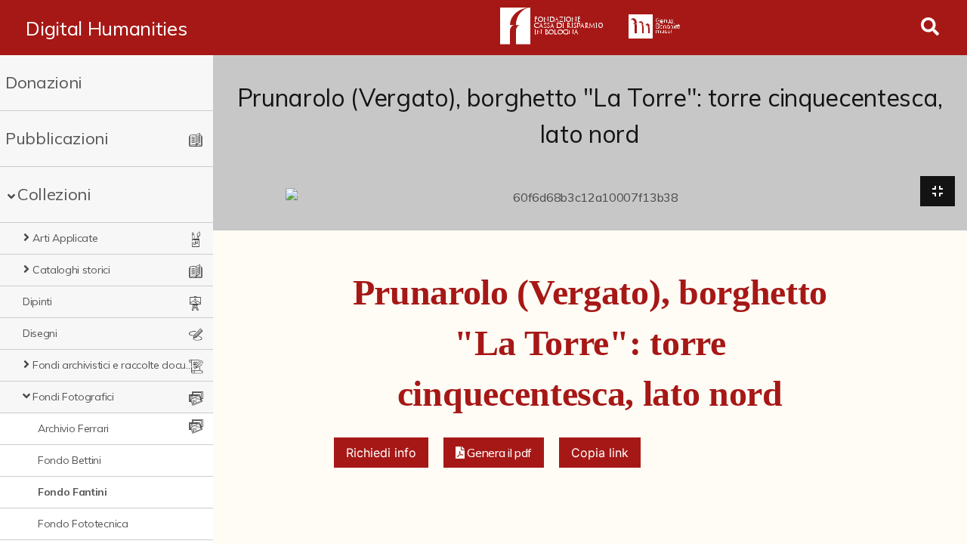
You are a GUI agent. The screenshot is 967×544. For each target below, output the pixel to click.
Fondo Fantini (72, 492)
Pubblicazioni (57, 138)
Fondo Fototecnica (83, 523)
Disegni (40, 333)
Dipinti (37, 301)
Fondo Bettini (69, 460)
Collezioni (54, 194)
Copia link (600, 452)
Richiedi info (381, 452)
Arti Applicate (65, 238)
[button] (494, 452)
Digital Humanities (106, 28)
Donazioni (43, 82)
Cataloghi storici (71, 270)
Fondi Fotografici (73, 396)
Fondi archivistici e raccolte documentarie (113, 365)
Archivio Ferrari (73, 428)
